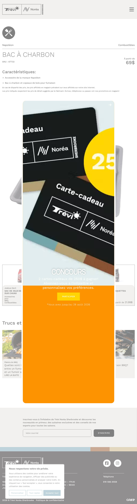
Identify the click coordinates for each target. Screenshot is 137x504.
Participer (68, 296)
